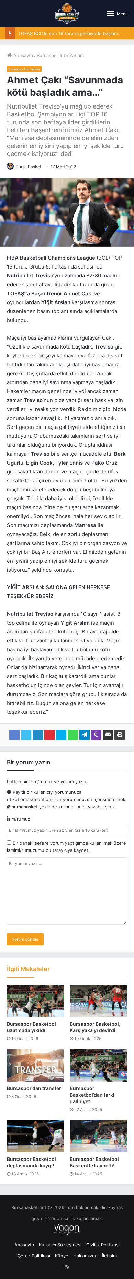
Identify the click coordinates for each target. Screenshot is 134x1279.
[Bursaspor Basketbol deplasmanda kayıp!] (35, 1136)
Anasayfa (22, 55)
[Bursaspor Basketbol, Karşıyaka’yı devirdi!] (98, 1001)
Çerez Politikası (34, 1255)
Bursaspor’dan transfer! (35, 1088)
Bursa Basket (28, 166)
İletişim (109, 1255)
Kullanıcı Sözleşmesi (60, 1244)
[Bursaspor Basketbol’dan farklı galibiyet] (98, 1065)
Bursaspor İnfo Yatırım (60, 55)
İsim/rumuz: (19, 819)
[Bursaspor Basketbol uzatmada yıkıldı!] (35, 1001)
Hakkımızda (85, 1255)
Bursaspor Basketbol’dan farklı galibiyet (93, 1094)
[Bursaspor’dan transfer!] (35, 1065)
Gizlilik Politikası (103, 1244)
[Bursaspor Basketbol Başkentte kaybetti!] (98, 1136)
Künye (61, 1255)
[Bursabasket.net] (66, 13)
